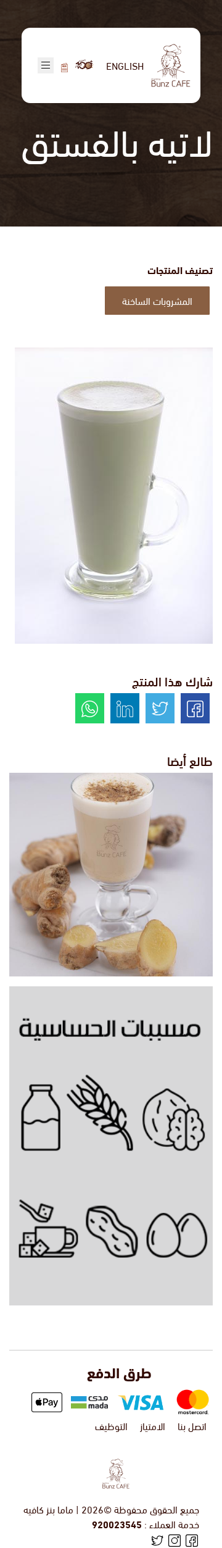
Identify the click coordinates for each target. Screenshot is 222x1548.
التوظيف (111, 1425)
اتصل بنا (192, 1425)
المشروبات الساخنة (157, 300)
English (125, 65)
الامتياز (152, 1425)
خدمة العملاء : (145, 1524)
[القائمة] (64, 65)
